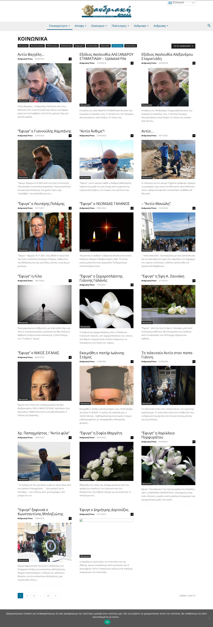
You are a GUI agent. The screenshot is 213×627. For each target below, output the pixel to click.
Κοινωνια (23, 45)
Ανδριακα (140, 25)
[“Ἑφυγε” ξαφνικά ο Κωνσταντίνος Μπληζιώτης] (45, 542)
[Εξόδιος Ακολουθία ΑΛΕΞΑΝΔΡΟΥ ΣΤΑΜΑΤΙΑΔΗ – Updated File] (106, 86)
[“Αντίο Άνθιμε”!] (106, 159)
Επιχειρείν (79, 45)
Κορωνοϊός (131, 45)
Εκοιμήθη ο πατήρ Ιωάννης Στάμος (102, 355)
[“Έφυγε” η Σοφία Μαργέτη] (106, 461)
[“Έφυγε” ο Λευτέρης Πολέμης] (45, 232)
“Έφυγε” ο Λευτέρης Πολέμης (41, 203)
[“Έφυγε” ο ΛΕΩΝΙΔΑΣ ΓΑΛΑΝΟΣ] (106, 232)
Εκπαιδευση (66, 45)
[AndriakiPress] (106, 11)
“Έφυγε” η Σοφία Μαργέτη (101, 433)
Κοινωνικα (117, 45)
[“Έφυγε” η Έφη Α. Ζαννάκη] (168, 304)
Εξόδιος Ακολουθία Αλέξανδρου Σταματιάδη (167, 56)
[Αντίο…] (168, 159)
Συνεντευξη (92, 45)
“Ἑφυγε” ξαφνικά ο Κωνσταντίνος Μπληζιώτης (40, 511)
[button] (209, 26)
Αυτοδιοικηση (37, 45)
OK (107, 622)
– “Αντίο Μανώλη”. (156, 203)
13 (48, 595)
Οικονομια (97, 25)
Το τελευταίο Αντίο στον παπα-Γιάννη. (167, 355)
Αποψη (79, 25)
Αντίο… (147, 131)
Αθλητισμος (52, 45)
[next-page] (55, 595)
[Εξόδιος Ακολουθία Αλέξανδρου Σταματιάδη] (168, 86)
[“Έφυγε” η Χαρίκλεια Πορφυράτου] (168, 465)
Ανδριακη (160, 25)
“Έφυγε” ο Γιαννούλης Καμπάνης (44, 131)
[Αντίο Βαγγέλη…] (45, 82)
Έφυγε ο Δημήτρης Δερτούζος (104, 509)
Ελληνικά (178, 2)
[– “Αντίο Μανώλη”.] (168, 232)
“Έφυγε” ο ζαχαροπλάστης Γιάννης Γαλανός (101, 278)
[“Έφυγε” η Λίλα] (45, 304)
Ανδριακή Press (25, 59)
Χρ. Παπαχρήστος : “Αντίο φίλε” (44, 433)
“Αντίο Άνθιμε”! (92, 131)
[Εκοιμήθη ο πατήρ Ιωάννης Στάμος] (106, 385)
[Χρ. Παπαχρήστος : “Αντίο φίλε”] (45, 461)
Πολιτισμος (119, 25)
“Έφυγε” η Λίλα (30, 276)
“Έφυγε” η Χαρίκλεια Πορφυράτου (158, 435)
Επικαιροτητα (58, 25)
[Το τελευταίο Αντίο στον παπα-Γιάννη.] (168, 385)
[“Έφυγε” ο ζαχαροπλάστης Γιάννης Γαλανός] (106, 308)
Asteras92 (105, 45)
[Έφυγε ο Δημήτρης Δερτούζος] (106, 538)
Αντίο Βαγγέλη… (31, 54)
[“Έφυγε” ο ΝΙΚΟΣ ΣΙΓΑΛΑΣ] (45, 381)
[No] (209, 618)
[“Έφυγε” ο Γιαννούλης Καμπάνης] (45, 159)
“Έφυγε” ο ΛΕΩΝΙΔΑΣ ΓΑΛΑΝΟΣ (105, 203)
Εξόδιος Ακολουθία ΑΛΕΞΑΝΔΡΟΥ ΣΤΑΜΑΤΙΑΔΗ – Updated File (106, 56)
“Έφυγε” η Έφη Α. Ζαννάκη (162, 276)
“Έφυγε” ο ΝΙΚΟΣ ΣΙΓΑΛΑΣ (38, 353)
